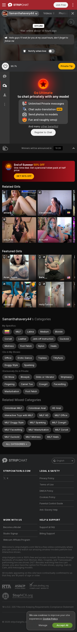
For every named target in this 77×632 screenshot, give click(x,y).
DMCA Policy (46, 491)
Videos (48, 13)
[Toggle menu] (4, 5)
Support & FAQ (47, 527)
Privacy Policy (47, 478)
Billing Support (47, 533)
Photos (66, 13)
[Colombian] (7, 332)
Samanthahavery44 (16, 319)
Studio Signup (10, 533)
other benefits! (49, 126)
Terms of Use (47, 484)
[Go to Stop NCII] (23, 596)
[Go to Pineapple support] (6, 596)
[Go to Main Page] (23, 5)
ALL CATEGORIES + (16, 444)
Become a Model (12, 527)
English (60, 460)
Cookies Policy (47, 497)
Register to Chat (43, 132)
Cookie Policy (50, 618)
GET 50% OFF (24, 176)
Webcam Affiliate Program (16, 540)
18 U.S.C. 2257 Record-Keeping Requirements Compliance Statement (38, 607)
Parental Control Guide (51, 503)
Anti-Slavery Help (49, 510)
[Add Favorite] (5, 66)
